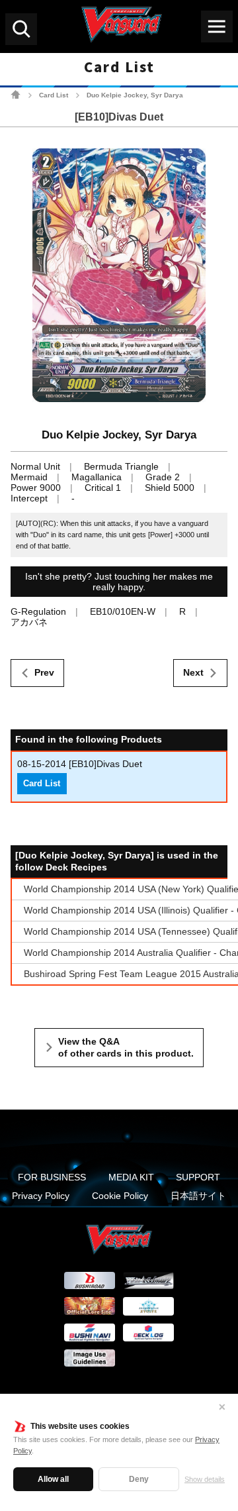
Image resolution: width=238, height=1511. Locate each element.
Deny (139, 1479)
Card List (53, 95)
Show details (204, 1479)
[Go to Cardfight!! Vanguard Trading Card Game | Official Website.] (15, 94)
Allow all (53, 1479)
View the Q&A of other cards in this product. (126, 1047)
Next (193, 672)
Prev (44, 672)
